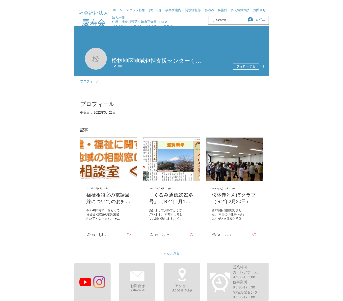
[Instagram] (99, 282)
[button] (173, 10)
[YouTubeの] (85, 282)
